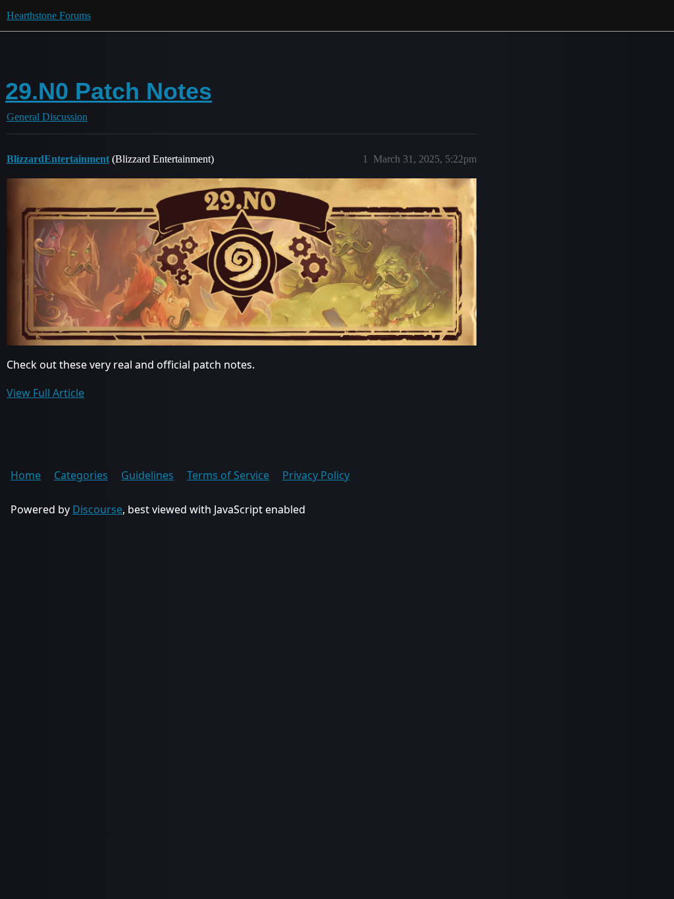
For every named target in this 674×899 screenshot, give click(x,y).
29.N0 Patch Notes (108, 91)
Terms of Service (228, 475)
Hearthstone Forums (49, 15)
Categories (81, 475)
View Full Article (45, 393)
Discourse (97, 509)
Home (26, 475)
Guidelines (147, 475)
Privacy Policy (316, 475)
